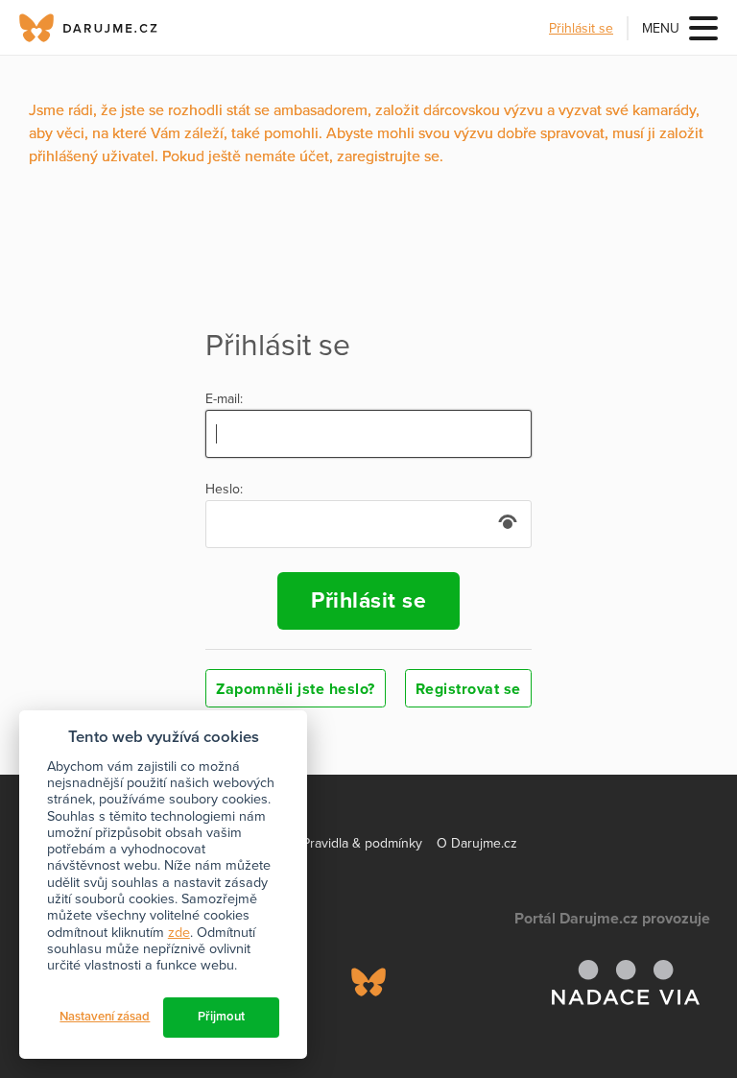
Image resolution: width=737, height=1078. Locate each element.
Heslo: (224, 489)
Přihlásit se (581, 28)
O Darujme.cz (477, 843)
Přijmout (221, 1016)
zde (179, 932)
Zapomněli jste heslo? (295, 689)
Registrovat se (468, 689)
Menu (660, 28)
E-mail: (224, 399)
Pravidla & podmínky (362, 843)
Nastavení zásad (104, 1016)
